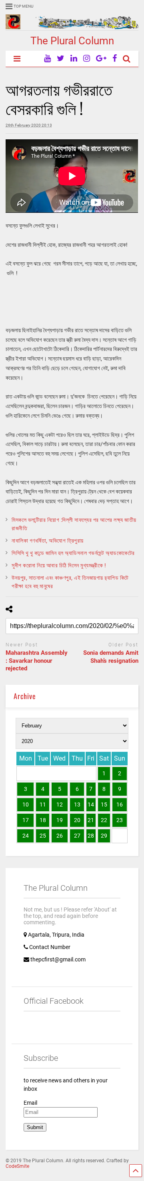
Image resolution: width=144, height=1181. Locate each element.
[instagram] (86, 58)
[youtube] (47, 58)
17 (25, 820)
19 (59, 820)
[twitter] (60, 58)
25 (43, 835)
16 (119, 804)
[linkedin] (73, 58)
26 (59, 835)
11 (43, 804)
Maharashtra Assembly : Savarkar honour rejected (37, 660)
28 (91, 835)
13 (77, 804)
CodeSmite (17, 1166)
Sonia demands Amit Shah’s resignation (110, 656)
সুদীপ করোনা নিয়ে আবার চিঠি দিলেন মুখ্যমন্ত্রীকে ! (59, 565)
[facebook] (114, 58)
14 (91, 804)
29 (104, 835)
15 (104, 804)
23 (119, 820)
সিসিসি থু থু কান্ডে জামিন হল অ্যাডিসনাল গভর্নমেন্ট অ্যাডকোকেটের (73, 553)
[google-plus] (101, 58)
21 (91, 820)
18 (43, 820)
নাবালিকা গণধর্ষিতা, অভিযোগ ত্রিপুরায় (48, 540)
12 (59, 804)
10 (25, 804)
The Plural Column (72, 41)
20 (77, 820)
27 (77, 835)
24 (25, 835)
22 (104, 820)
